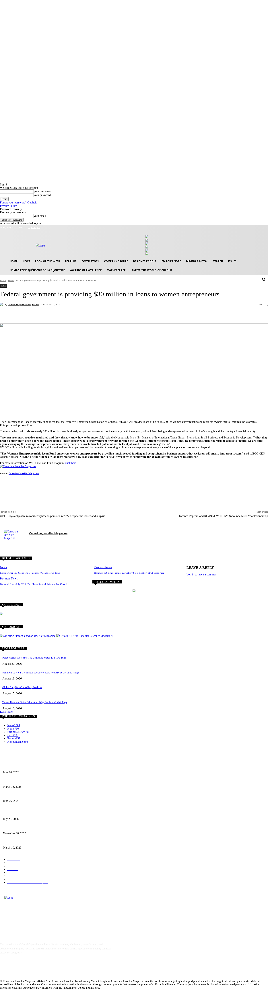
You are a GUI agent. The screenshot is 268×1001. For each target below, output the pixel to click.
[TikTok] (32, 969)
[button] (263, 279)
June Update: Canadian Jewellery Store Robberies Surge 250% (35, 795)
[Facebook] (246, 228)
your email (40, 215)
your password (42, 195)
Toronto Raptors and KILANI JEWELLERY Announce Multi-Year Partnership (223, 516)
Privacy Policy (8, 205)
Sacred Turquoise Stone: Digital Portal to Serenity (29, 827)
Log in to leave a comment (202, 574)
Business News (103, 567)
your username (42, 191)
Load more (6, 711)
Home (3, 280)
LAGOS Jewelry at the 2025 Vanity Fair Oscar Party (30, 841)
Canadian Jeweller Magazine (23, 304)
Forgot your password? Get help (18, 202)
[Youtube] (266, 228)
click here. (71, 463)
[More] (73, 314)
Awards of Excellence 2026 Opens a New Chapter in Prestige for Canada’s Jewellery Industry (51, 780)
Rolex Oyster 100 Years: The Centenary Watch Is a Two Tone (30, 572)
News (11, 280)
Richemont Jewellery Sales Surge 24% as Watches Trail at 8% (35, 813)
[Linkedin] (22, 969)
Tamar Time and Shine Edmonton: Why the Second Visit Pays (34, 702)
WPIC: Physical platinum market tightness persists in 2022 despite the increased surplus (52, 516)
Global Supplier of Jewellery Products (22, 687)
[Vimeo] (261, 228)
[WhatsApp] (60, 314)
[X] (256, 228)
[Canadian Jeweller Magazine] (2, 304)
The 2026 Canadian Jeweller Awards (21, 766)
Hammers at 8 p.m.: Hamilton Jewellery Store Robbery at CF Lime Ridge (130, 572)
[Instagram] (251, 228)
